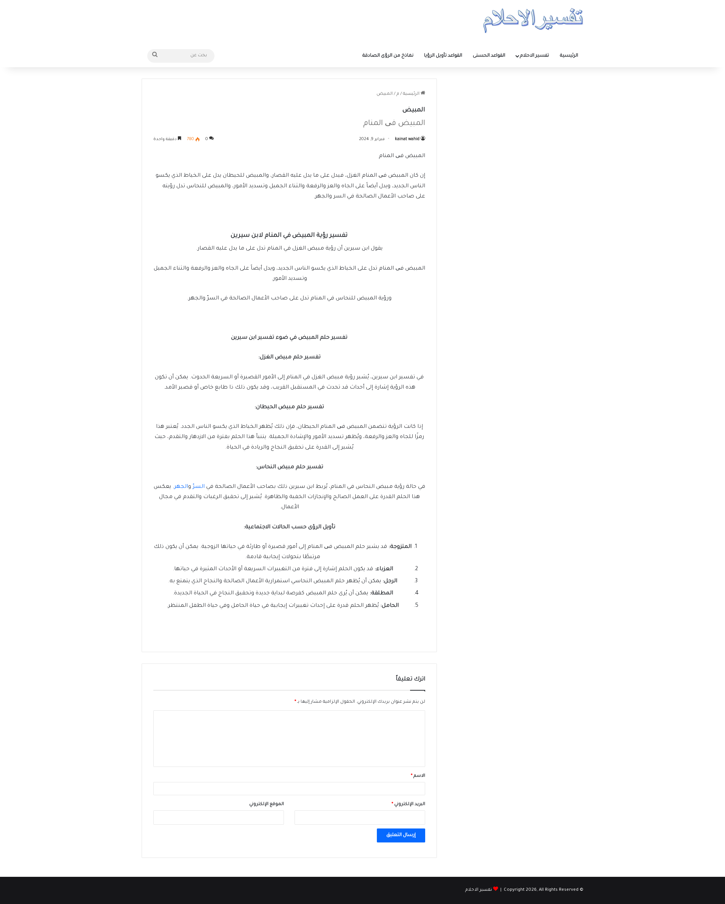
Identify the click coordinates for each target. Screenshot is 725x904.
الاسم (418, 776)
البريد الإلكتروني (408, 804)
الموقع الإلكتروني (266, 804)
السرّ (199, 487)
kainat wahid (407, 139)
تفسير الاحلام (534, 56)
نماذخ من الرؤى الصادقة (387, 56)
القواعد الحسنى (489, 56)
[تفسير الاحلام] (533, 21)
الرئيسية (569, 56)
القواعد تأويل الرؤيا (443, 56)
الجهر (181, 487)
